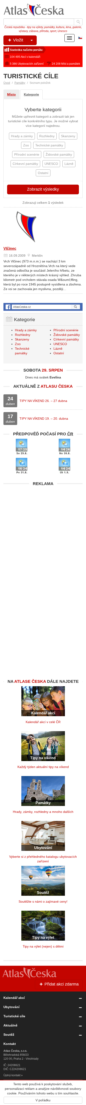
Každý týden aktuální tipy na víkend (43, 767)
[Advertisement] (43, 531)
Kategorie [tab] (31, 94)
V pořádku (43, 1100)
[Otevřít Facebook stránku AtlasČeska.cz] (43, 307)
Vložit (17, 40)
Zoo (18, 344)
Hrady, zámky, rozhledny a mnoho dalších (43, 812)
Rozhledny (22, 335)
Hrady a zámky (26, 330)
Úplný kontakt (11, 1075)
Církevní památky (66, 339)
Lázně (57, 348)
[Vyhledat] (78, 21)
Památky (19, 82)
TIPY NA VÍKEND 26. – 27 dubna (43, 401)
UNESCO (60, 344)
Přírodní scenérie (65, 330)
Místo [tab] (11, 94)
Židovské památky (66, 335)
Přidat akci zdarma (61, 984)
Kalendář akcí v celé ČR (43, 722)
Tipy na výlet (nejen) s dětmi (43, 946)
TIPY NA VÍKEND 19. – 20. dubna (43, 418)
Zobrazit (43, 189)
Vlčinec (9, 248)
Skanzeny (22, 339)
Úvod (6, 82)
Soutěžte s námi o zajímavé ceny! (43, 901)
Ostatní (58, 353)
